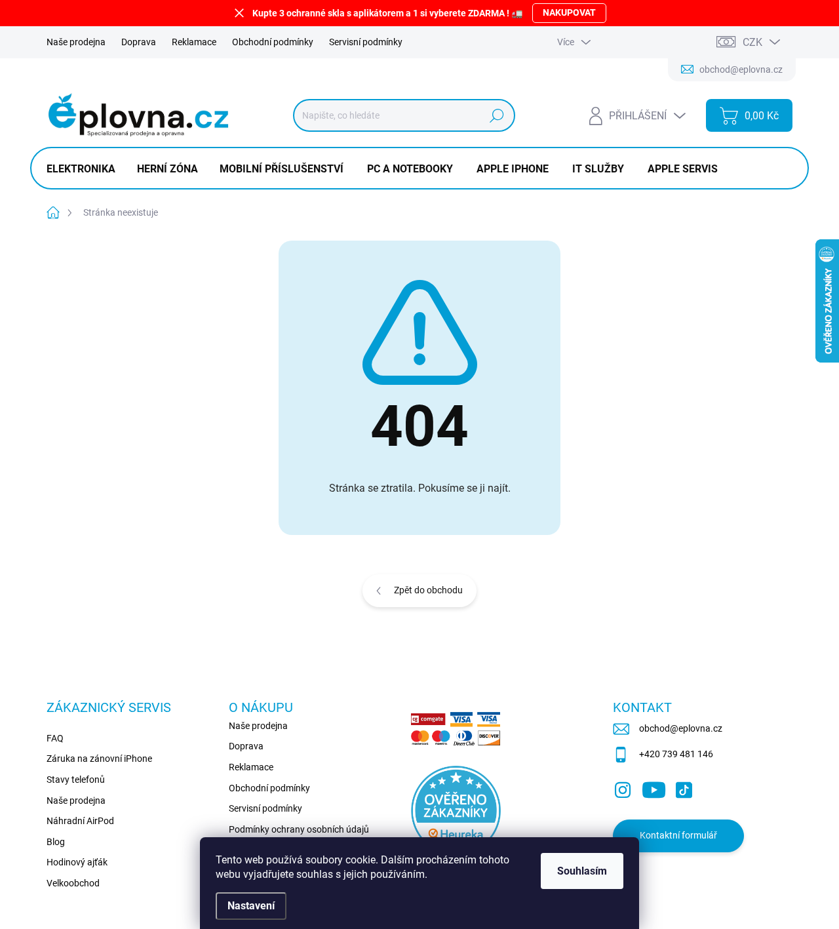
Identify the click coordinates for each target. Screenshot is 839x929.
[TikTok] (683, 787)
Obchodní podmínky (272, 42)
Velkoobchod (73, 883)
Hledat (497, 115)
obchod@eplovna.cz (680, 728)
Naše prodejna (76, 42)
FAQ (55, 738)
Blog (56, 842)
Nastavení (251, 905)
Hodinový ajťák (77, 862)
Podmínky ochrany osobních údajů (299, 829)
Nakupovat (569, 12)
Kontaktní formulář (678, 835)
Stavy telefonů (76, 779)
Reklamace (194, 42)
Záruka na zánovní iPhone (99, 758)
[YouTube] (654, 787)
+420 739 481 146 (676, 754)
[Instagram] (623, 787)
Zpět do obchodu (428, 590)
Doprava (138, 42)
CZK (752, 42)
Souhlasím (582, 871)
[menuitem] (86, 169)
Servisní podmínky (365, 42)
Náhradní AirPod (80, 821)
